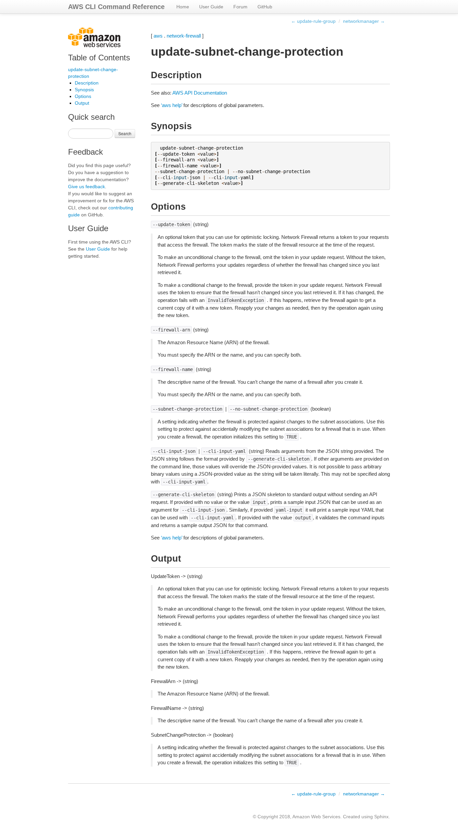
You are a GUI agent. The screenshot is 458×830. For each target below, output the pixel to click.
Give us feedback (86, 186)
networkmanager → (364, 21)
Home (182, 6)
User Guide (211, 6)
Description (87, 83)
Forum (240, 6)
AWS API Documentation (199, 93)
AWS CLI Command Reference (116, 6)
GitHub (264, 6)
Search (124, 133)
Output (82, 103)
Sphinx (381, 816)
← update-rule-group (313, 21)
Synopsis (84, 89)
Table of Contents (99, 57)
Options (83, 96)
